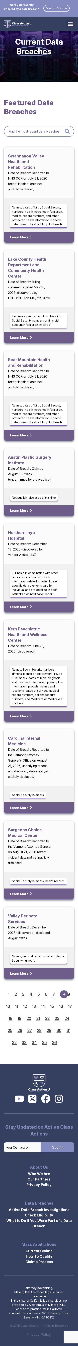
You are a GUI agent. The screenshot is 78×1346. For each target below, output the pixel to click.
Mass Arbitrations (39, 1244)
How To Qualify (39, 1256)
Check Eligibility (39, 1215)
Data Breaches (39, 1203)
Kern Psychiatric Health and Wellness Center (27, 635)
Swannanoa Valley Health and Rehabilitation (26, 162)
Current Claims (39, 1251)
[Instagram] (58, 1098)
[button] (70, 24)
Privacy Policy (39, 1185)
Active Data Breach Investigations (39, 1210)
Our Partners (39, 1179)
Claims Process (39, 1262)
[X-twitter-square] (32, 1098)
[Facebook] (45, 1098)
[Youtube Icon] (19, 1098)
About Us (39, 1167)
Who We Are (39, 1174)
